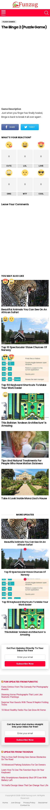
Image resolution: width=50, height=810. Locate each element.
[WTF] (11, 319)
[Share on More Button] (44, 127)
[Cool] (5, 357)
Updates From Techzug (18, 752)
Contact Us (25, 805)
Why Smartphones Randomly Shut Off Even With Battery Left (24, 779)
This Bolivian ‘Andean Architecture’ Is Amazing (24, 424)
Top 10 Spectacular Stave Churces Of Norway (24, 348)
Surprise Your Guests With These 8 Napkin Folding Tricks (24, 703)
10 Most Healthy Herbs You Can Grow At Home (23, 710)
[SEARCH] (46, 13)
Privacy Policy (29, 803)
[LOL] (5, 319)
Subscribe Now (25, 663)
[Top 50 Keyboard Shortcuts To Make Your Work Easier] (25, 369)
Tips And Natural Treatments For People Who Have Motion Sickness (22, 462)
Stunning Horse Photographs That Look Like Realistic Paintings (22, 695)
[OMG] (11, 281)
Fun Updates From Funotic (21, 681)
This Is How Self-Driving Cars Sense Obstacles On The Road (23, 758)
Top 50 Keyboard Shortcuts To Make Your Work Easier (23, 386)
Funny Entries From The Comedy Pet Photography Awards (24, 688)
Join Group (15, 803)
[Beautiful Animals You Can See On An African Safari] (25, 293)
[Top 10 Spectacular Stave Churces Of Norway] (25, 331)
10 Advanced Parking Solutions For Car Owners (23, 765)
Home (5, 803)
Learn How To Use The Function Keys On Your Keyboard (22, 771)
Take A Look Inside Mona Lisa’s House (24, 498)
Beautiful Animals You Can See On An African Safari (24, 311)
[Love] (5, 281)
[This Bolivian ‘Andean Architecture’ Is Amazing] (25, 406)
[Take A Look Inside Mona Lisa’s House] (25, 482)
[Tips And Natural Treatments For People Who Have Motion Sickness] (25, 444)
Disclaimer (42, 803)
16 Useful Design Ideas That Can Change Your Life (24, 785)
